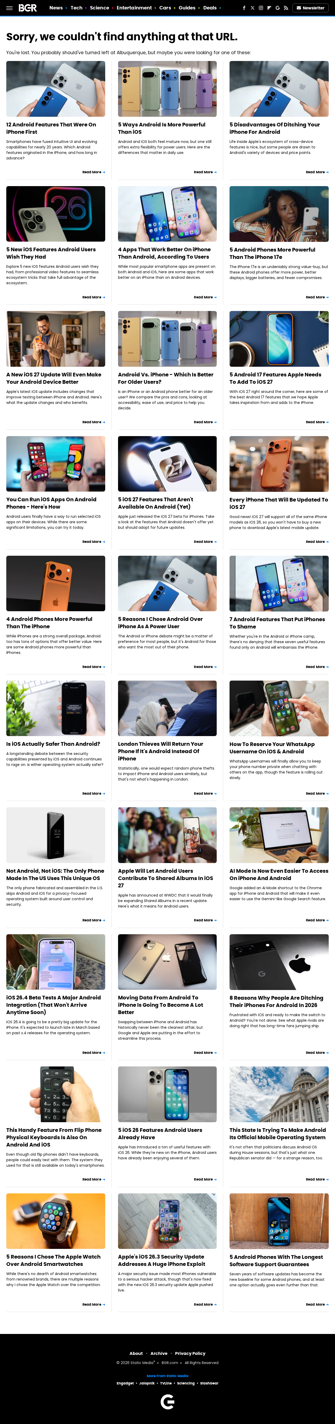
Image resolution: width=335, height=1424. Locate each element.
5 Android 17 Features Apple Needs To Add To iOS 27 (275, 378)
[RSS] (286, 8)
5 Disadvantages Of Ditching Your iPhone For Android (275, 128)
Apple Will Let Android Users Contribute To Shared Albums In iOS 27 (165, 878)
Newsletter (313, 7)
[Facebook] (244, 8)
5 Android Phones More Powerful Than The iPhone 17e (272, 253)
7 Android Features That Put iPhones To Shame (277, 623)
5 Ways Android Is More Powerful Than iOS (161, 128)
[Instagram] (261, 8)
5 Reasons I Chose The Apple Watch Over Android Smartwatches (53, 1260)
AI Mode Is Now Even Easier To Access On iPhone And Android (279, 874)
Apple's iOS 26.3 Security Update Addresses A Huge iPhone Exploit (161, 1260)
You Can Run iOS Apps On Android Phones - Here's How (51, 503)
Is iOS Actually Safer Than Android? (53, 744)
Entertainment (134, 8)
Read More (91, 172)
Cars (165, 8)
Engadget (125, 1383)
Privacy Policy (190, 1353)
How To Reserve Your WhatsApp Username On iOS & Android (272, 748)
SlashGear (209, 1383)
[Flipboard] (269, 8)
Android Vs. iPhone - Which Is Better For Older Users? (166, 378)
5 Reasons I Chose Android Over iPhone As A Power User (160, 623)
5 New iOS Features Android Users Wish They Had (51, 253)
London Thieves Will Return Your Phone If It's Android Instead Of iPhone (160, 751)
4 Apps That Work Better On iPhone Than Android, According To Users (164, 253)
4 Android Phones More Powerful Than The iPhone (49, 623)
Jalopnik (147, 1383)
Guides (187, 8)
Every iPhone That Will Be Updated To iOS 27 (279, 503)
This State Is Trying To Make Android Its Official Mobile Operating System (278, 1134)
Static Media (142, 1363)
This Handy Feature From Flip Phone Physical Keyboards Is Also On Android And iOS (54, 1137)
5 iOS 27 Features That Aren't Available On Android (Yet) (155, 503)
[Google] (278, 8)
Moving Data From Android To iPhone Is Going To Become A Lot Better (160, 1005)
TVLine (166, 1383)
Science (99, 8)
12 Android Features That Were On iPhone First (51, 128)
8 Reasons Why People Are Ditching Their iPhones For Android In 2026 (276, 1001)
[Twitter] (252, 8)
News (56, 8)
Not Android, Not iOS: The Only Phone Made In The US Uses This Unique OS (55, 874)
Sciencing (186, 1383)
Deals (210, 8)
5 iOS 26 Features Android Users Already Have (160, 1134)
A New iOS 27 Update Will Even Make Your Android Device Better (53, 378)
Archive (159, 1353)
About (136, 1353)
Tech (76, 8)
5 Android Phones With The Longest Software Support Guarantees (276, 1261)
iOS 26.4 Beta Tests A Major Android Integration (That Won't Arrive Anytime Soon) (53, 1005)
